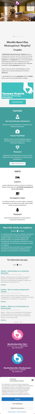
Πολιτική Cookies (12, 411)
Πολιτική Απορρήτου (21, 411)
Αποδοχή (17, 399)
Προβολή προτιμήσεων (17, 408)
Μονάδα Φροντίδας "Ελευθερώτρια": (17, 368)
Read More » (3, 284)
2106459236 (18, 348)
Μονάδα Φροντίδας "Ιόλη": (17, 344)
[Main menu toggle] (31, 3)
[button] (32, 380)
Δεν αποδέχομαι (17, 403)
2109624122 (18, 371)
